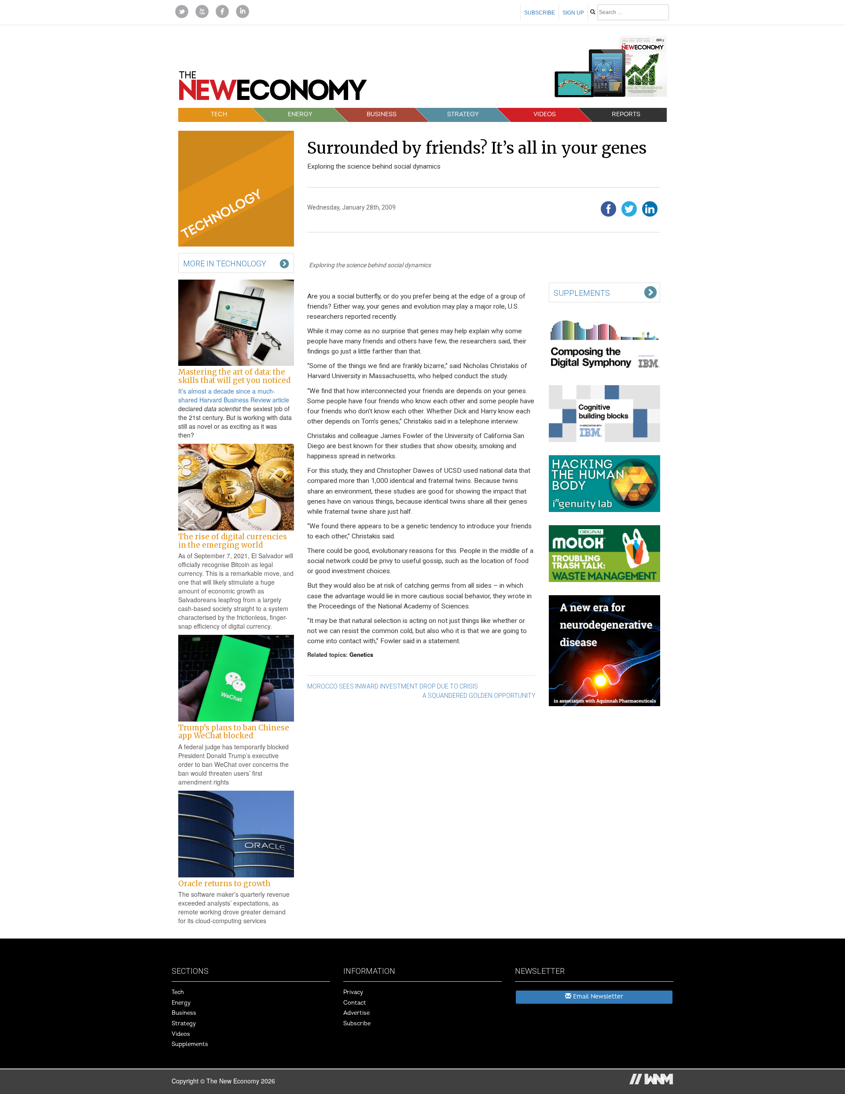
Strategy (463, 114)
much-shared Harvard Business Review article (233, 395)
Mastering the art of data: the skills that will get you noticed (234, 376)
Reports (626, 114)
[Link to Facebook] (222, 10)
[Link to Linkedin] (242, 10)
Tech (219, 114)
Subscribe (539, 13)
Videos (544, 114)
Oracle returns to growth (224, 883)
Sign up (573, 13)
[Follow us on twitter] (181, 10)
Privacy (353, 992)
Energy (300, 114)
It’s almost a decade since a (217, 391)
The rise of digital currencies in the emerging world (232, 540)
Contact (354, 1002)
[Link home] (272, 89)
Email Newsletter (597, 996)
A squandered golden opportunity (479, 695)
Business (382, 114)
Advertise (356, 1013)
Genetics (361, 655)
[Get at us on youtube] (202, 10)
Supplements (190, 1044)
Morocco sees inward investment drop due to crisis (392, 686)
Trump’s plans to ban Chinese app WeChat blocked (233, 731)
